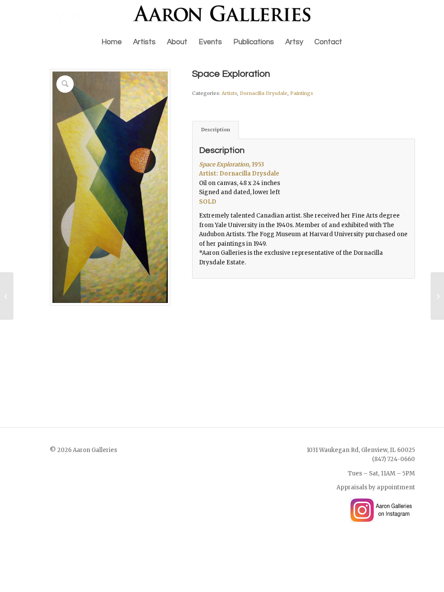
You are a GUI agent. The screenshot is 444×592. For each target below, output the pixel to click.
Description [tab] (215, 130)
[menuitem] (111, 42)
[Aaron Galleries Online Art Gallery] (222, 15)
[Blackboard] (6, 296)
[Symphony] (437, 296)
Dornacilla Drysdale (263, 93)
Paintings (301, 93)
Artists (229, 93)
